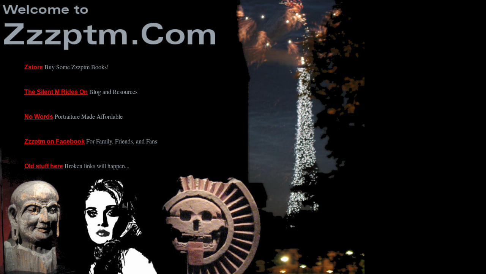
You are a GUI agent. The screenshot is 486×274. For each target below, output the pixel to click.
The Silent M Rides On (56, 92)
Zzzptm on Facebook (54, 141)
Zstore (33, 67)
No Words (38, 116)
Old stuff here (43, 166)
